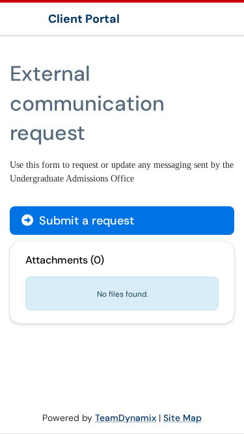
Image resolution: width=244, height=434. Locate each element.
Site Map (182, 418)
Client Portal (84, 19)
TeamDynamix (125, 418)
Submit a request (85, 220)
